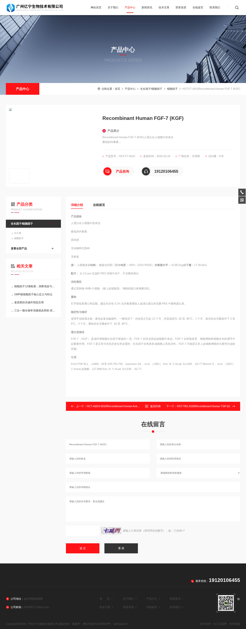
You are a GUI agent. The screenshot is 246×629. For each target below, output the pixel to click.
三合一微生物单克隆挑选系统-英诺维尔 (35, 310)
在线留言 (198, 7)
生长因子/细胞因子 (151, 88)
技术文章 (164, 7)
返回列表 (155, 406)
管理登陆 (234, 623)
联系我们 (215, 7)
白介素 (17, 233)
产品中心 (130, 7)
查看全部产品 (19, 248)
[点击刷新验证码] (111, 530)
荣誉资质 (181, 7)
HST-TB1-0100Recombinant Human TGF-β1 (203, 406)
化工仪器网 (220, 623)
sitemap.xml (120, 623)
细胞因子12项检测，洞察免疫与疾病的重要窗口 (35, 286)
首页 (117, 88)
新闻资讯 (147, 7)
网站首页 (96, 7)
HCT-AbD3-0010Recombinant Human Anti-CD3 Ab (117, 406)
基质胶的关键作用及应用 (29, 302)
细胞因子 (172, 88)
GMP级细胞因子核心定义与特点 (33, 294)
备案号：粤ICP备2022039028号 (91, 623)
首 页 (105, 598)
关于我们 (113, 7)
